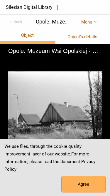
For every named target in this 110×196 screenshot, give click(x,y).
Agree (83, 184)
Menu (86, 22)
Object (27, 35)
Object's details (82, 36)
